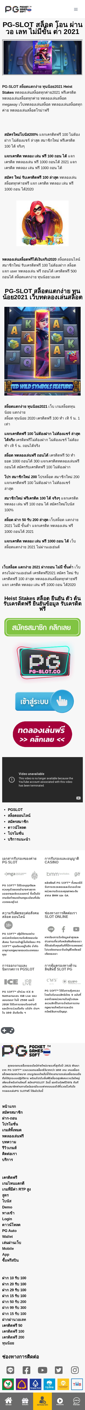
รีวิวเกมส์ (9, 1148)
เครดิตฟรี (9, 1178)
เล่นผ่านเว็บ (11, 1243)
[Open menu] (76, 9)
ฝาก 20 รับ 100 (14, 1284)
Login (7, 1219)
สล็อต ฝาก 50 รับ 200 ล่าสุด (26, 520)
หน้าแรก (9, 1106)
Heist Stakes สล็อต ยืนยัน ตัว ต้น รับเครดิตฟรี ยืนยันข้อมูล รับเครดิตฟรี (42, 603)
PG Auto (9, 1231)
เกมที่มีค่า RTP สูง (16, 1189)
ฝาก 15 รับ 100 (14, 1296)
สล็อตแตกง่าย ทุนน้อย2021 (25, 406)
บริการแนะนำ (19, 839)
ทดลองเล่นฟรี (13, 1136)
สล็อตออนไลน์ (19, 816)
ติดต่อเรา (9, 1154)
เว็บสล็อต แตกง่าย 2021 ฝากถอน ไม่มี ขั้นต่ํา (37, 567)
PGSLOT (15, 810)
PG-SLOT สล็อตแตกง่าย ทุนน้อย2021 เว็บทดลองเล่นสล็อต (43, 294)
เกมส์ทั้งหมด (12, 1130)
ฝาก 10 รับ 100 (14, 1278)
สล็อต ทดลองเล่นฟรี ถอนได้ (26, 455)
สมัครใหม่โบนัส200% (21, 135)
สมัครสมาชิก (18, 822)
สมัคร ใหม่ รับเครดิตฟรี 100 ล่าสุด (31, 177)
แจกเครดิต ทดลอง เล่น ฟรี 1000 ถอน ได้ (36, 541)
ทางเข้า (8, 1213)
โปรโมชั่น (16, 833)
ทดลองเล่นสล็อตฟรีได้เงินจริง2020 (29, 259)
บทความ (9, 1142)
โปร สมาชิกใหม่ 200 (20, 477)
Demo (7, 1207)
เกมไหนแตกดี (13, 1183)
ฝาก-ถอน (9, 1118)
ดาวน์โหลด (17, 828)
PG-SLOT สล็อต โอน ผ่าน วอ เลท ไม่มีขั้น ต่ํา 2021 (43, 28)
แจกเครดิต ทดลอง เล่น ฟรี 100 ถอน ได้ (35, 156)
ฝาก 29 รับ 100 (14, 1290)
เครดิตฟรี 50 (12, 1325)
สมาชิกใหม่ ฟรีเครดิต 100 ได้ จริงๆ (32, 498)
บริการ (7, 1160)
